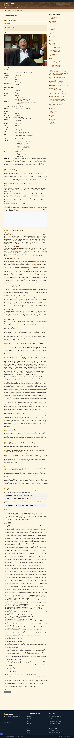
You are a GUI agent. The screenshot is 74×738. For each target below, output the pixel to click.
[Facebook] (5, 722)
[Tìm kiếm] (68, 4)
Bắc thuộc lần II (53, 22)
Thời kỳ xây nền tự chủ (54, 31)
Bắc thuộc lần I (53, 18)
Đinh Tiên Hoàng (53, 111)
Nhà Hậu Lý (54, 28)
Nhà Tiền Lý (54, 25)
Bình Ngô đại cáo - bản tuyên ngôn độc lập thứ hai (59, 85)
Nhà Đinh (52, 35)
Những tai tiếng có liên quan (12, 28)
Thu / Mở (10, 25)
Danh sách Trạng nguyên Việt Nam (57, 99)
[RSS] (10, 722)
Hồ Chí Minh (52, 107)
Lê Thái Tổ (52, 109)
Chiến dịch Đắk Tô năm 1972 (55, 89)
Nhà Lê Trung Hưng (56, 47)
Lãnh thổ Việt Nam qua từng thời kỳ (57, 86)
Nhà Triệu (54, 20)
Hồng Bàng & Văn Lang (54, 15)
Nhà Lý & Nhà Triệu (54, 24)
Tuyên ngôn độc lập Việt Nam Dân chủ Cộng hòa (59, 93)
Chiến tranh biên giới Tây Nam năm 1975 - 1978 (59, 73)
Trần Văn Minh (17, 100)
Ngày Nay (36, 7)
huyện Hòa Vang (36, 171)
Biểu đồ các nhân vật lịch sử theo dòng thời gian (57, 719)
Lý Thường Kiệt (53, 116)
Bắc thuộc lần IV (53, 43)
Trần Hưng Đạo (53, 105)
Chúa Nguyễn (54, 54)
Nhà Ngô (52, 33)
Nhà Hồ (51, 40)
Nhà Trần (52, 39)
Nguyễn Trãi (52, 123)
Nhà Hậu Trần (53, 42)
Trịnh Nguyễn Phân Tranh (55, 50)
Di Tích (31, 7)
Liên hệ (68, 736)
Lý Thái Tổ (52, 115)
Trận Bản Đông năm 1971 (55, 95)
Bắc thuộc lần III (53, 29)
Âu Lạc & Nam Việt (53, 17)
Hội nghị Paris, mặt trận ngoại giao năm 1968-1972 (60, 102)
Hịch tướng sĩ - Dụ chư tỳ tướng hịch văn (58, 100)
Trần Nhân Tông (53, 112)
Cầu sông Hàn (10, 30)
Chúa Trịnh (54, 52)
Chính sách (64, 736)
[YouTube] (8, 722)
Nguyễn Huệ (52, 120)
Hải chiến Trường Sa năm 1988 (56, 75)
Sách (41, 7)
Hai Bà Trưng (52, 118)
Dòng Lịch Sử (15, 7)
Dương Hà (11, 263)
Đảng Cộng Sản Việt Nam (56, 62)
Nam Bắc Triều (53, 46)
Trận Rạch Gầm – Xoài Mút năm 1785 (57, 96)
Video (44, 7)
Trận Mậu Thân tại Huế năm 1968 (56, 81)
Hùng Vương (52, 122)
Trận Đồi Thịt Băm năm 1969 (55, 88)
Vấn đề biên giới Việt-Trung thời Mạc (55, 716)
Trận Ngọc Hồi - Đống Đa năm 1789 (55, 726)
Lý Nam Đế (52, 114)
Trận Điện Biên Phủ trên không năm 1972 (58, 71)
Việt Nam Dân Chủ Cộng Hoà (55, 63)
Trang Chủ (8, 7)
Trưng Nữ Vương (53, 21)
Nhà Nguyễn (52, 57)
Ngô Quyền (52, 119)
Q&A (47, 7)
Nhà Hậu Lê (52, 44)
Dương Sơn (42, 437)
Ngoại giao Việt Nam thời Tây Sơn (54, 718)
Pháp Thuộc (52, 58)
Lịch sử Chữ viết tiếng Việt (55, 97)
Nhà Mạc (53, 48)
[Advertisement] (26, 220)
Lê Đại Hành (52, 108)
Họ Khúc (53, 32)
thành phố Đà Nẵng (26, 135)
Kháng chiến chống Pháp (56, 65)
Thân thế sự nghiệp (10, 27)
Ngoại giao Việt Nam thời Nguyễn (54, 723)
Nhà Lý (51, 37)
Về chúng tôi (60, 736)
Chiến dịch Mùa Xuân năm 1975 (56, 74)
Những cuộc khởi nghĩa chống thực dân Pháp (60, 61)
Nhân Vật (26, 7)
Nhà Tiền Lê (52, 36)
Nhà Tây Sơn (52, 55)
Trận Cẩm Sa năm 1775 (53, 728)
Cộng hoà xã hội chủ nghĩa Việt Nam (57, 68)
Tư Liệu (20, 7)
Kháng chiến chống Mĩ (56, 66)
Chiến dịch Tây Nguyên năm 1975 (56, 80)
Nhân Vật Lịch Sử (10, 23)
